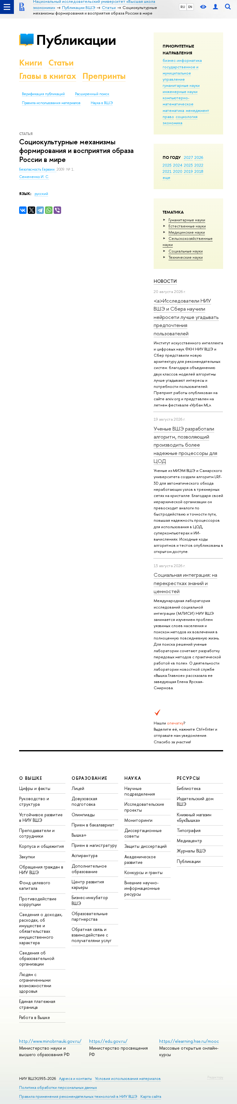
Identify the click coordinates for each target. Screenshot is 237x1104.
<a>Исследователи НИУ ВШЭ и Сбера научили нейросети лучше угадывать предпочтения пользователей (186, 317)
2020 (177, 171)
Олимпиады (83, 814)
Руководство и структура (34, 801)
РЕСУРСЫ (188, 778)
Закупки (27, 857)
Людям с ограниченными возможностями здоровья (35, 982)
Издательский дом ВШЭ (195, 801)
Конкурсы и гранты (143, 872)
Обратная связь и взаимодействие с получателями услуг (91, 934)
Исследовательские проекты (144, 807)
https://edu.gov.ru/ (108, 1041)
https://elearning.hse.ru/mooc (189, 1041)
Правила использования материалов (51, 102)
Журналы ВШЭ (191, 851)
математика (173, 110)
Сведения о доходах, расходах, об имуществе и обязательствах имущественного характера (40, 928)
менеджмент (197, 110)
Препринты (104, 75)
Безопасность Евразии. (37, 169)
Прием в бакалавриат (93, 825)
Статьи (61, 62)
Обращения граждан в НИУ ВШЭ (41, 869)
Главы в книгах (47, 75)
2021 (167, 171)
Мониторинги (138, 820)
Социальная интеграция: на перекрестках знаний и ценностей (185, 583)
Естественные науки (187, 226)
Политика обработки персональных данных (58, 1087)
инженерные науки (180, 91)
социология (187, 116)
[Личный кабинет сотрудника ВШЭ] (215, 7)
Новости (165, 281)
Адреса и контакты (75, 1078)
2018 (198, 171)
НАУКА (132, 778)
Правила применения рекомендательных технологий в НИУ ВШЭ (78, 1096)
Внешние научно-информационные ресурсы (142, 888)
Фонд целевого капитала (34, 885)
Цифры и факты (34, 788)
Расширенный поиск (92, 93)
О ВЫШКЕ (31, 778)
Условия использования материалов (128, 1078)
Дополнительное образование (89, 868)
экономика (172, 122)
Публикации (76, 39)
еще (166, 177)
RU (183, 7)
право (168, 116)
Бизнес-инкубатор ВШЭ (90, 900)
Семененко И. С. (34, 176)
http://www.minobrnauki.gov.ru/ (50, 1041)
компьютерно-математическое (178, 101)
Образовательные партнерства (90, 916)
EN (190, 7)
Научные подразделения (139, 791)
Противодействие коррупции (37, 901)
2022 (198, 165)
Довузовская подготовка (84, 801)
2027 (188, 157)
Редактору (215, 1077)
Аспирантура (85, 855)
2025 (167, 165)
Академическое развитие (140, 859)
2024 (177, 165)
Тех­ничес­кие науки (185, 257)
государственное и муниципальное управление (180, 73)
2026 (198, 157)
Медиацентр (189, 840)
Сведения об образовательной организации (36, 958)
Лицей (78, 788)
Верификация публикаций (43, 93)
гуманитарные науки (181, 85)
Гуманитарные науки (186, 220)
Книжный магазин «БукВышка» (194, 817)
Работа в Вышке (34, 1017)
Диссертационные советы (143, 833)
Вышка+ (79, 835)
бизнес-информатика (182, 60)
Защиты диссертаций (145, 846)
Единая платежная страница (37, 1004)
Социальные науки (185, 251)
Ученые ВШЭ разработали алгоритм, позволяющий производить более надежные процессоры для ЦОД (185, 445)
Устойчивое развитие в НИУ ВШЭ (41, 817)
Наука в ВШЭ (102, 102)
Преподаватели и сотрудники (37, 833)
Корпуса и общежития (41, 846)
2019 (188, 171)
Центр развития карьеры (88, 884)
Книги (30, 62)
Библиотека (189, 788)
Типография (189, 830)
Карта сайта (150, 1096)
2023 (188, 165)
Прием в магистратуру (94, 845)
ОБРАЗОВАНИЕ (89, 778)
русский (41, 193)
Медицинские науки (186, 232)
